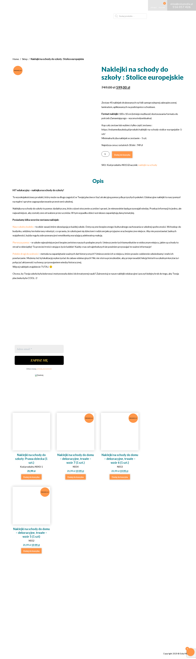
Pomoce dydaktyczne (58, 5)
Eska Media (185, 653)
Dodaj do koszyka (122, 155)
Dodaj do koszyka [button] (31, 477)
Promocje (120, 5)
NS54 (75, 445)
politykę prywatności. (44, 369)
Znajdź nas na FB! (90, 606)
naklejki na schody (147, 164)
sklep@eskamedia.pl (94, 600)
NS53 (120, 445)
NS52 (31, 519)
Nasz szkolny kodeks (23, 226)
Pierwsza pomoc (21, 242)
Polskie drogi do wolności (26, 253)
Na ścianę (104, 5)
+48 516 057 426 (92, 596)
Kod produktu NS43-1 (31, 462)
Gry (38, 5)
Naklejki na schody (85, 5)
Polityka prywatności (135, 600)
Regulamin (128, 596)
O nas (27, 5)
